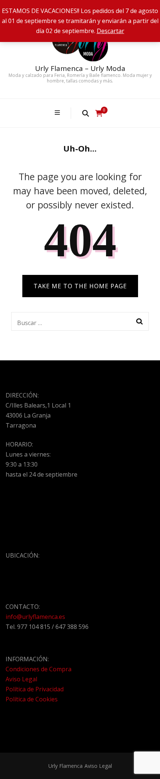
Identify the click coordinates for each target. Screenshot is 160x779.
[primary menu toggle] (58, 113)
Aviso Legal (21, 679)
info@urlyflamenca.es (35, 617)
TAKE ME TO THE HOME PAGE (80, 286)
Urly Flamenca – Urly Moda (80, 68)
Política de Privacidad (35, 689)
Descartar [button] (110, 31)
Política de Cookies (32, 699)
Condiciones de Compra (38, 669)
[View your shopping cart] (99, 113)
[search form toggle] (85, 113)
